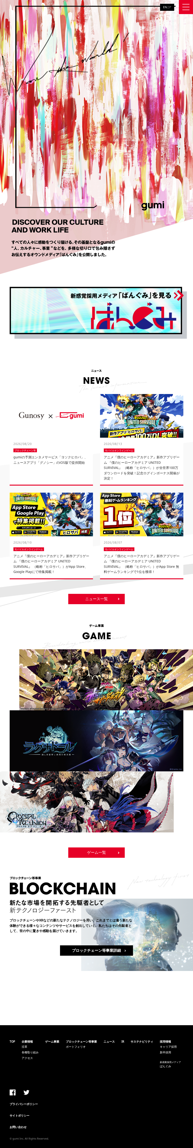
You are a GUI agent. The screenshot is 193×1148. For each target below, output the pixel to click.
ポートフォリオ (76, 1047)
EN (165, 7)
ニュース (109, 1042)
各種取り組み (30, 1052)
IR (122, 1042)
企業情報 (27, 1042)
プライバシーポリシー (24, 1104)
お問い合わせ (18, 1127)
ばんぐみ (170, 1064)
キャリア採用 (168, 1047)
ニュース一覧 (96, 598)
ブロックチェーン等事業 (81, 1042)
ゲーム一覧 (96, 852)
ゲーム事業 (52, 1042)
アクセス (27, 1058)
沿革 (24, 1047)
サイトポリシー (19, 1115)
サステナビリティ (142, 1042)
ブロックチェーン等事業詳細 (96, 950)
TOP (12, 1042)
